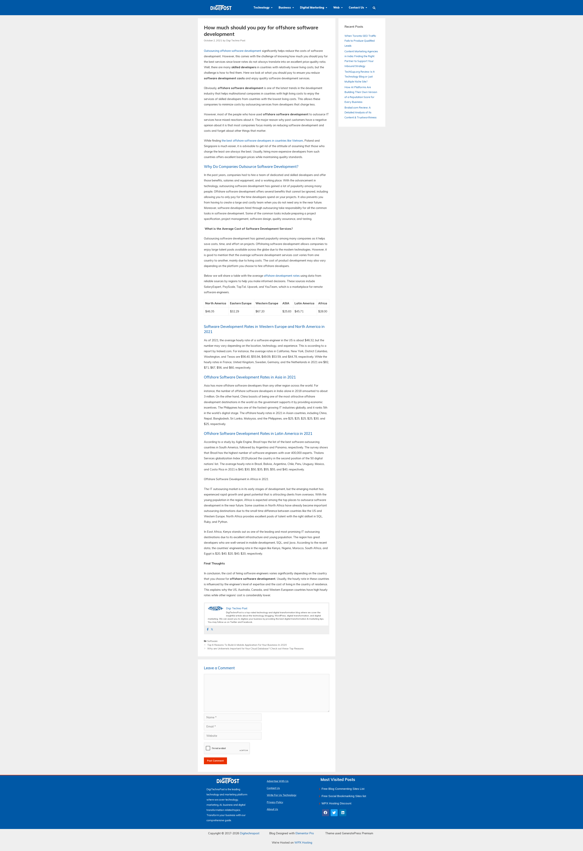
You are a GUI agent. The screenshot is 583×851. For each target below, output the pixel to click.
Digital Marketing (312, 7)
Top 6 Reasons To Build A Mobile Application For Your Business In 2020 (247, 644)
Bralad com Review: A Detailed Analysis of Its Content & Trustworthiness (360, 112)
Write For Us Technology (281, 795)
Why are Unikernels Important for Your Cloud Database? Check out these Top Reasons (255, 648)
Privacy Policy (275, 802)
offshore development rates (282, 275)
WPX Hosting (303, 842)
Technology (261, 7)
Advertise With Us (277, 781)
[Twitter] (212, 629)
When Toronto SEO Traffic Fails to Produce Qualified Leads (360, 40)
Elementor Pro (304, 833)
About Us (272, 809)
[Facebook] (207, 629)
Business (285, 7)
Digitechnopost (249, 833)
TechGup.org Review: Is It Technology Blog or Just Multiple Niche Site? (359, 76)
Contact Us (356, 7)
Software (212, 641)
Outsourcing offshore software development (232, 51)
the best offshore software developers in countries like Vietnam (262, 140)
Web (336, 7)
